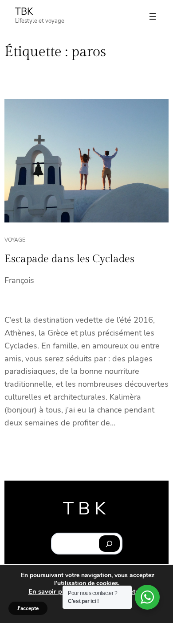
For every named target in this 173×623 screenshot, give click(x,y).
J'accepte (28, 608)
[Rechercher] (109, 543)
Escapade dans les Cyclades (69, 259)
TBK (24, 11)
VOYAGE (14, 239)
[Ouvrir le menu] (152, 16)
